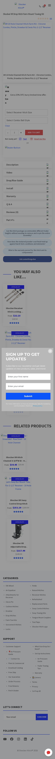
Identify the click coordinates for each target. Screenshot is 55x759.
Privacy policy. (37, 406)
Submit (28, 396)
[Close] (50, 351)
